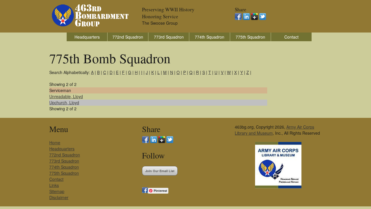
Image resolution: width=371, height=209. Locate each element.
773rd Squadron (169, 37)
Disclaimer (58, 197)
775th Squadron (250, 37)
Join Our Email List (159, 171)
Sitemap (56, 191)
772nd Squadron (127, 37)
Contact (291, 37)
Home (54, 142)
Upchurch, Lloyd (64, 102)
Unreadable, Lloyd (66, 96)
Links (54, 185)
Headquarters (87, 37)
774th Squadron (209, 37)
